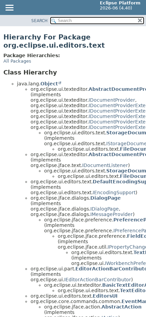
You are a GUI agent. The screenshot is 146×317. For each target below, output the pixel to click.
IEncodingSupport (114, 192)
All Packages (17, 61)
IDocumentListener (105, 165)
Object (49, 83)
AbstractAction (122, 307)
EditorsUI (105, 296)
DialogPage (105, 198)
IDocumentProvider (112, 100)
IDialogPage (104, 209)
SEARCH (39, 20)
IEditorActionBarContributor (97, 279)
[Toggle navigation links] (9, 8)
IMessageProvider (111, 214)
